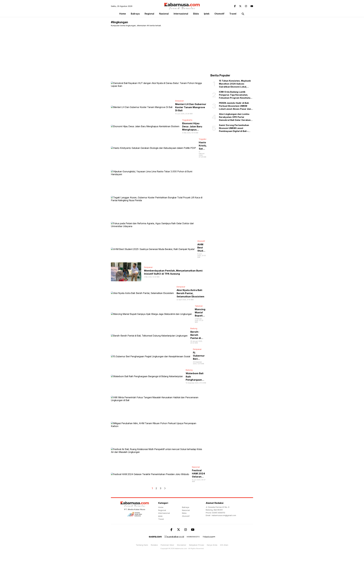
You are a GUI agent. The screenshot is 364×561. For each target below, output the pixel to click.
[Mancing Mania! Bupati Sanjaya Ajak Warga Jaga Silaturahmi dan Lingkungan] (151, 313)
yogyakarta (187, 120)
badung (193, 328)
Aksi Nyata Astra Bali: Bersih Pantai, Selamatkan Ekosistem (190, 293)
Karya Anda (212, 545)
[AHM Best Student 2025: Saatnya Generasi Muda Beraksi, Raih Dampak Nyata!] (153, 248)
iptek (206, 13)
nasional (164, 13)
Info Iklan (224, 545)
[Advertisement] (182, 50)
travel (232, 13)
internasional (181, 13)
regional (149, 13)
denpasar (179, 101)
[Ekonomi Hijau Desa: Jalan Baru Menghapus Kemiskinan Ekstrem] (145, 126)
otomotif (219, 13)
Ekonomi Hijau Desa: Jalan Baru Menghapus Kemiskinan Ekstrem (192, 129)
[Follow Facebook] (235, 6)
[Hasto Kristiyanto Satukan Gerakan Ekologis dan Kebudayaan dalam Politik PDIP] (153, 147)
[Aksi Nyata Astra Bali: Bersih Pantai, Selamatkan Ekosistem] (142, 293)
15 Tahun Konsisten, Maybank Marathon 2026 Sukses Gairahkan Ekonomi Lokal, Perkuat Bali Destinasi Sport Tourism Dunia (235, 83)
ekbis (196, 13)
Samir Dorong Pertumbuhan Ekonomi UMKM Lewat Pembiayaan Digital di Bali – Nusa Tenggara (234, 128)
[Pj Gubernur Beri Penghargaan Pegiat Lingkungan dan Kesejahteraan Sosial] (150, 356)
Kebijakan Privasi (196, 545)
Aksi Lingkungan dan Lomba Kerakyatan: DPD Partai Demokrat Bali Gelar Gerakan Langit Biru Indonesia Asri (235, 117)
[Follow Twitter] (240, 6)
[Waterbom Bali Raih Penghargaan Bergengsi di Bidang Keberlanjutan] (147, 376)
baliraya (135, 13)
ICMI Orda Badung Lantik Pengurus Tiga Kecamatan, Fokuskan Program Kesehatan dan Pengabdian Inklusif (235, 94)
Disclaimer (181, 545)
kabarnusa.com (181, 548)
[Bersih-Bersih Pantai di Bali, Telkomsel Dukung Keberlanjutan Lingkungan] (149, 335)
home (160, 507)
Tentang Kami (142, 545)
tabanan (199, 306)
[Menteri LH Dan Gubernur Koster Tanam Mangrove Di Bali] (141, 107)
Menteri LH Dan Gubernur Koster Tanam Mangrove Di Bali (190, 107)
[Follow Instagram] (246, 6)
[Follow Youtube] (252, 6)
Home (122, 13)
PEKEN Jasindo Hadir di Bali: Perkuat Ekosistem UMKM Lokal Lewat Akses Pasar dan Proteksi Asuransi (235, 106)
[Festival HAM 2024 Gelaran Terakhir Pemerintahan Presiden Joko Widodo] (150, 474)
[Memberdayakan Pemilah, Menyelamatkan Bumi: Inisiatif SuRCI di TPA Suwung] (126, 271)
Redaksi (154, 545)
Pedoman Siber (167, 545)
